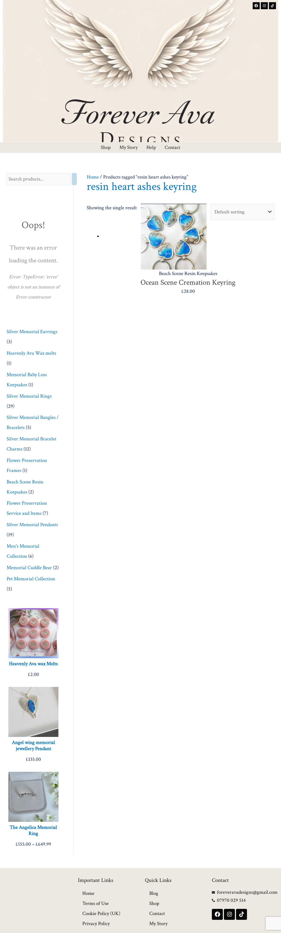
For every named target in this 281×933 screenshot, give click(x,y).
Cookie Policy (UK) (101, 913)
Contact (172, 148)
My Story (128, 148)
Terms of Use (95, 903)
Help (151, 148)
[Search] (74, 179)
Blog (153, 893)
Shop (106, 148)
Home (93, 177)
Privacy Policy (96, 923)
